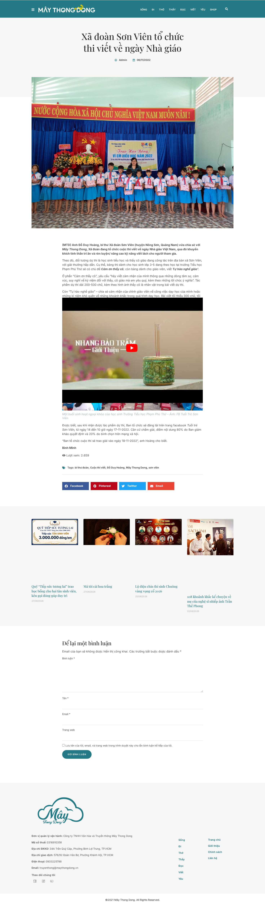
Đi (153, 9)
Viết (193, 9)
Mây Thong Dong (136, 467)
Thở (161, 9)
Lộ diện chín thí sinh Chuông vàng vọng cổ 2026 (156, 588)
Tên (65, 698)
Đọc (183, 9)
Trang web (68, 729)
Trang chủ (214, 839)
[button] (226, 9)
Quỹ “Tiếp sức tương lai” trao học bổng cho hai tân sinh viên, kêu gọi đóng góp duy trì (54, 591)
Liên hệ (212, 858)
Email (66, 714)
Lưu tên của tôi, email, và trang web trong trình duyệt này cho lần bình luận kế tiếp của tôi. (118, 745)
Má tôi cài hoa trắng (97, 586)
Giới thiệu (214, 845)
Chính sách (215, 851)
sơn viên (154, 467)
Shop (213, 9)
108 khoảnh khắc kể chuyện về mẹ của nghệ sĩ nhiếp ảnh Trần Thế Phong (209, 601)
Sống (143, 9)
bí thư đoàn (82, 467)
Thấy (172, 9)
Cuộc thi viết (97, 467)
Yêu (202, 9)
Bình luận (68, 658)
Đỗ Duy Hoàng (116, 467)
